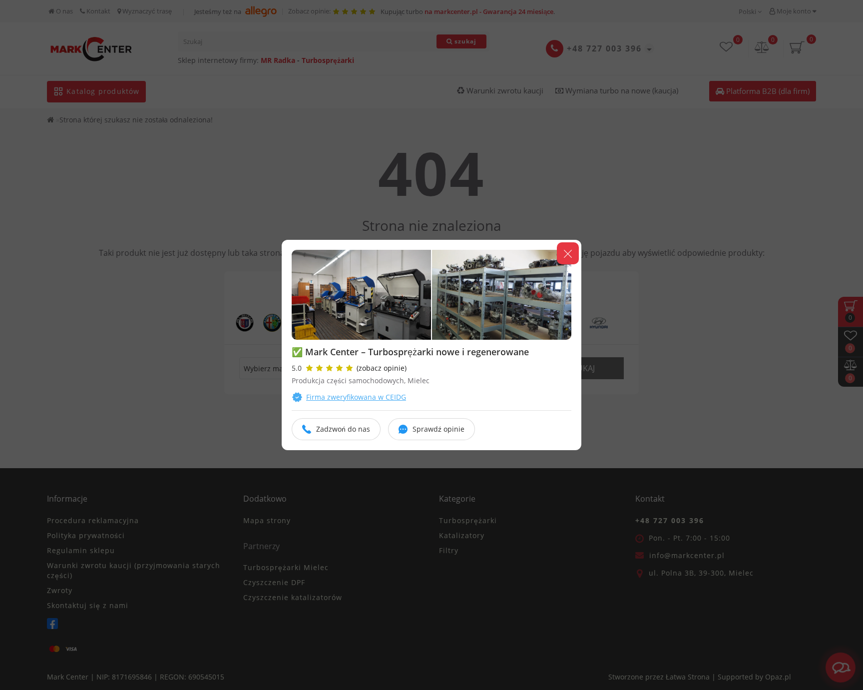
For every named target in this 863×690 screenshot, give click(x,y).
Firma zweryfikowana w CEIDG (356, 397)
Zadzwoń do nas (343, 429)
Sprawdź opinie (438, 429)
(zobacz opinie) (382, 368)
